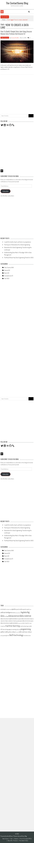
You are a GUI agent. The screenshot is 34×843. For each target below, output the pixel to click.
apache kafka (19, 609)
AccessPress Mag (22, 836)
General (6, 270)
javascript (20, 623)
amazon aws (8, 609)
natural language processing (9, 629)
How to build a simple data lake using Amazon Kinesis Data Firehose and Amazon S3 (16, 32)
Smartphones (8, 276)
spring (2, 635)
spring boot (6, 635)
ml (1, 629)
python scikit (4, 632)
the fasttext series (27, 635)
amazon (4, 609)
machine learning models (26, 626)
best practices (17, 612)
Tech (5, 278)
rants (17, 632)
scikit (20, 632)
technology (18, 635)
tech (11, 635)
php (19, 629)
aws (14, 612)
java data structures (25, 621)
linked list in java (28, 623)
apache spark (26, 609)
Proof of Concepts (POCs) (26, 838)
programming (25, 629)
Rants (5, 273)
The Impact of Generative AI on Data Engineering (17, 245)
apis (30, 609)
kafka (23, 623)
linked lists (3, 626)
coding (6, 616)
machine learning (12, 625)
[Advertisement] (17, 93)
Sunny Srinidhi (15, 37)
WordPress (10, 836)
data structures (25, 619)
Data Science (4, 37)
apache (14, 609)
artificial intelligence (7, 612)
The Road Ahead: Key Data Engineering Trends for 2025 (18, 257)
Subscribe (5, 191)
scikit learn (25, 632)
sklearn (30, 632)
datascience (13, 615)
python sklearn (12, 632)
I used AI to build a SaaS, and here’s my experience (17, 242)
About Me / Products (13, 840)
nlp (17, 629)
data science (25, 615)
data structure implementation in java (11, 619)
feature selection (9, 621)
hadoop (15, 621)
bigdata (24, 612)
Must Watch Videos (23, 840)
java (19, 621)
